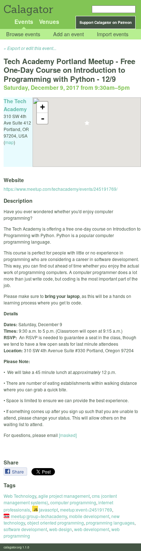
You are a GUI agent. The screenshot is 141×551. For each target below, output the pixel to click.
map (9, 142)
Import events (112, 34)
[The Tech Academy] (87, 125)
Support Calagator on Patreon (106, 22)
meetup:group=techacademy (39, 516)
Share (18, 471)
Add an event (68, 34)
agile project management (64, 496)
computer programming (73, 502)
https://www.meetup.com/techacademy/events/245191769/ (61, 189)
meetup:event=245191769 (86, 509)
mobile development (89, 516)
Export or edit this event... (31, 48)
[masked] (68, 435)
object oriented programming (55, 523)
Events (23, 21)
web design (60, 529)
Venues (49, 21)
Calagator (28, 9)
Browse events (23, 34)
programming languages (110, 523)
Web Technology (20, 496)
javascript (48, 509)
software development (25, 529)
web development (91, 529)
